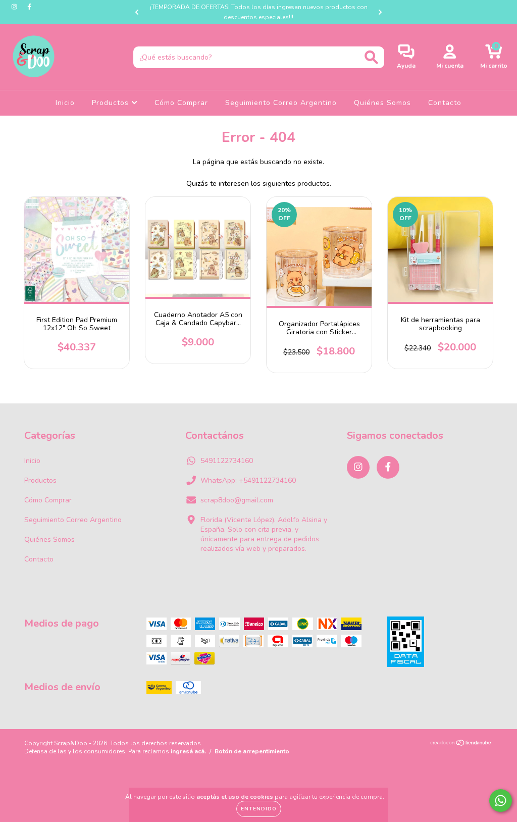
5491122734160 (226, 461)
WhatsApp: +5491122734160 (248, 480)
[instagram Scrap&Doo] (15, 7)
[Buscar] (371, 57)
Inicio (65, 103)
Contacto (444, 103)
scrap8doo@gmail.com (236, 500)
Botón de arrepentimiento (252, 751)
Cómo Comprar (181, 103)
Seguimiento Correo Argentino (281, 103)
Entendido (259, 808)
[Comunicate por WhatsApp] (500, 800)
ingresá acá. (188, 751)
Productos (111, 103)
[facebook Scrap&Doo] (29, 7)
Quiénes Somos (382, 103)
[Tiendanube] (461, 744)
